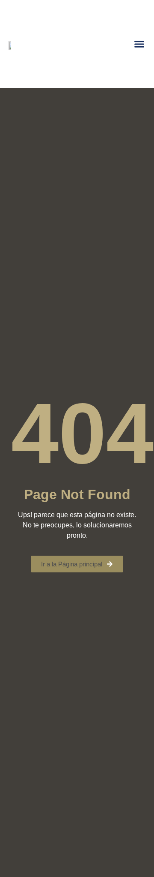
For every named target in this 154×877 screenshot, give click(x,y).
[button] (139, 44)
